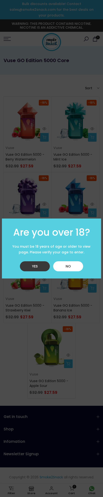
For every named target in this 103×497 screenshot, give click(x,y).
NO (68, 266)
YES (35, 266)
